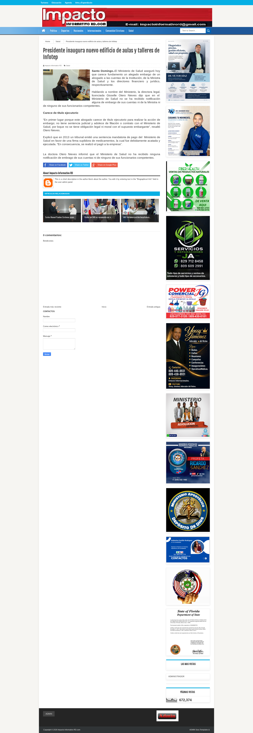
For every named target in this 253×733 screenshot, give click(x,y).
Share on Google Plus (107, 165)
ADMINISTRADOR (176, 676)
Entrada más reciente (52, 307)
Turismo (44, 3)
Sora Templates (202, 730)
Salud (68, 65)
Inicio (104, 307)
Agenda (68, 3)
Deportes (65, 30)
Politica (53, 30)
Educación (56, 3)
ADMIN (49, 714)
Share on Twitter (82, 165)
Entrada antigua (153, 307)
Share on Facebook (57, 165)
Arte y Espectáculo (83, 3)
